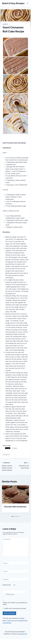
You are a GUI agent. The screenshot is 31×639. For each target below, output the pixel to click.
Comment (7, 539)
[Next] (26, 500)
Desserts (5, 24)
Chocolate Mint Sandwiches (15, 507)
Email (5, 571)
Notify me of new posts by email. (15, 608)
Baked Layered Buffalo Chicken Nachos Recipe (7, 466)
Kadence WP (23, 634)
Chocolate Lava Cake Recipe (24, 465)
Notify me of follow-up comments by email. (15, 603)
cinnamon (6, 454)
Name (6, 563)
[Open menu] (27, 3)
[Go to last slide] (4, 500)
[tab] (12, 516)
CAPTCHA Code (10, 594)
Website (6, 579)
